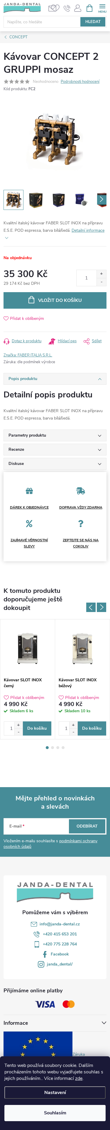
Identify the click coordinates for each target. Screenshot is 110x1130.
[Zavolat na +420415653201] (67, 8)
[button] (18, 725)
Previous (91, 607)
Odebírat (87, 826)
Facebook (60, 954)
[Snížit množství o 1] (101, 282)
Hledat (93, 21)
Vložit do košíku (60, 300)
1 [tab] (47, 747)
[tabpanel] (27, 679)
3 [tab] (57, 747)
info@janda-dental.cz (60, 924)
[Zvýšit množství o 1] (101, 274)
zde (78, 1078)
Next (101, 607)
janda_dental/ (59, 964)
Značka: (28, 355)
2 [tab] (52, 747)
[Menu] (102, 8)
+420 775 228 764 (60, 944)
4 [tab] (63, 747)
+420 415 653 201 (60, 934)
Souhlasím (55, 1113)
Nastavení (55, 1092)
